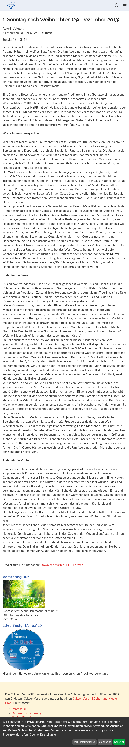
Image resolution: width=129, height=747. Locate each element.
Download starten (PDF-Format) (62, 565)
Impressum (19, 709)
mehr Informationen (84, 741)
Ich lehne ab (105, 741)
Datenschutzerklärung (26, 713)
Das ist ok (119, 741)
